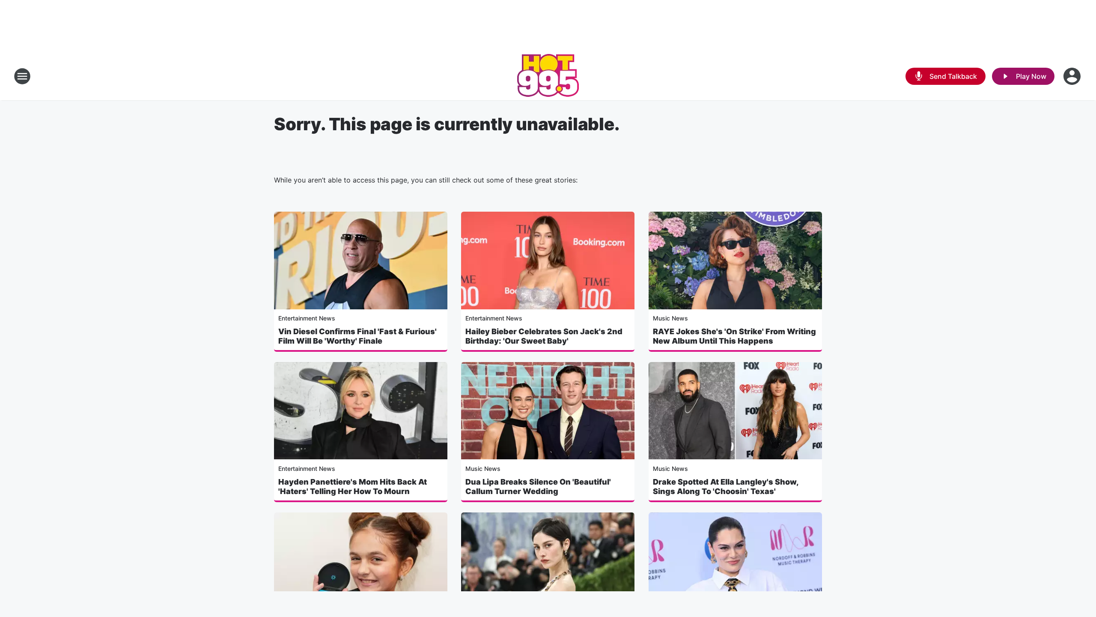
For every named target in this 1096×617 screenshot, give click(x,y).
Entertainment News (306, 318)
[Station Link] (548, 76)
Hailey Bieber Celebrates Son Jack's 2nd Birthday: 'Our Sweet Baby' (543, 336)
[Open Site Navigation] (22, 76)
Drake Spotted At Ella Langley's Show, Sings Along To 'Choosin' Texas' (725, 486)
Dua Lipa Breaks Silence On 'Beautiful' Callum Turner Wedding (538, 486)
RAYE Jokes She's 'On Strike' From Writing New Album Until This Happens (734, 336)
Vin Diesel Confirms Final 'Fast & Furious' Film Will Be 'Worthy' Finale (357, 336)
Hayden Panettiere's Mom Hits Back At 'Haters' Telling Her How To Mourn (352, 486)
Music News (670, 318)
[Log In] (1072, 76)
